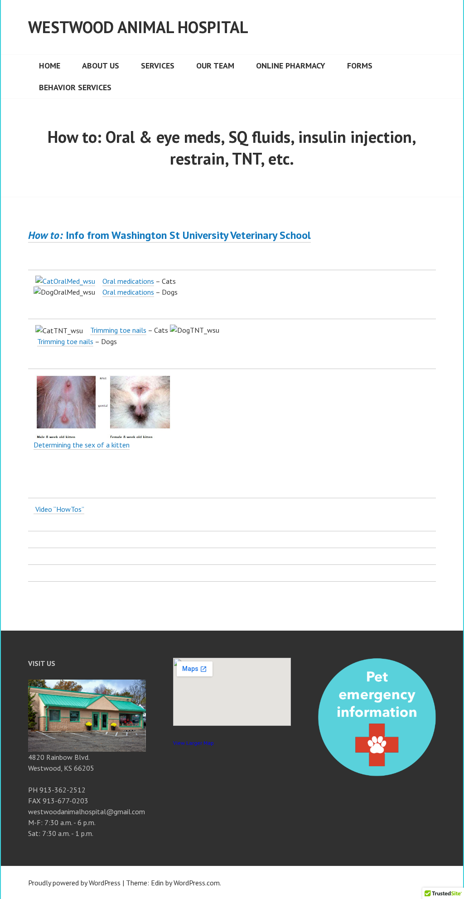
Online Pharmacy (290, 65)
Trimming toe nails (118, 330)
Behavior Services (75, 87)
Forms (359, 65)
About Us (100, 65)
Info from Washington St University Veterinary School (169, 235)
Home (49, 65)
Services (157, 65)
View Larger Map (193, 742)
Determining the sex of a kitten (82, 444)
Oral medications (128, 281)
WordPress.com (197, 882)
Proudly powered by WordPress (74, 882)
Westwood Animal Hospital (138, 27)
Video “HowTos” (59, 509)
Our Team (215, 65)
